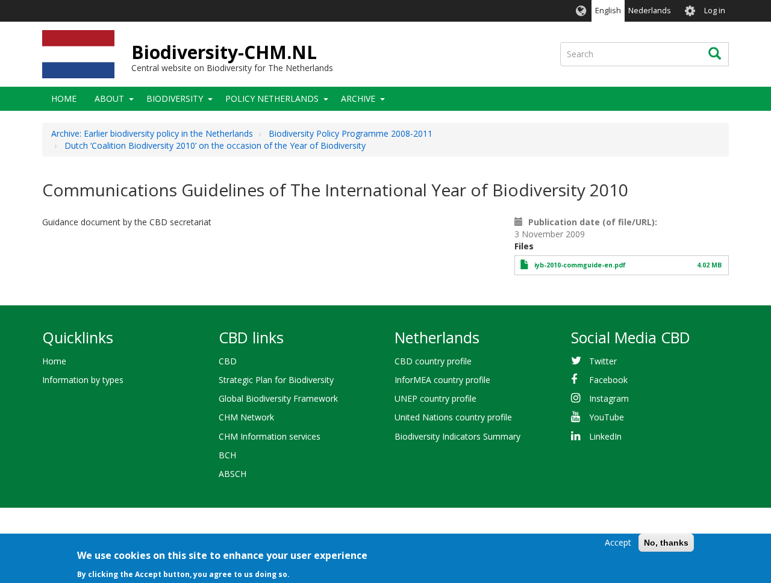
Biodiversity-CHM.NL (224, 52)
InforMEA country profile (442, 379)
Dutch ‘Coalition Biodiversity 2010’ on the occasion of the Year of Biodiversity (215, 145)
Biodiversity (174, 98)
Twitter (603, 361)
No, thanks (666, 542)
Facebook (608, 379)
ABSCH (232, 473)
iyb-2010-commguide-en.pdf (580, 265)
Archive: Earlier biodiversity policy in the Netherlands (152, 133)
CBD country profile (433, 361)
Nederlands (649, 10)
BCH (227, 455)
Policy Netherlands (272, 98)
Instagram (609, 398)
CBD (228, 361)
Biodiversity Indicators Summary (457, 436)
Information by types (82, 379)
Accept (618, 542)
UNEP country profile (435, 398)
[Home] (78, 54)
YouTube (606, 417)
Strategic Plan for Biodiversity (276, 379)
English (608, 10)
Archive (358, 98)
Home (63, 98)
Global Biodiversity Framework (278, 398)
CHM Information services (269, 436)
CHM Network (246, 417)
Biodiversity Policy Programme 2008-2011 (350, 133)
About (109, 98)
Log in (714, 10)
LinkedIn (605, 436)
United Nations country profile (453, 417)
